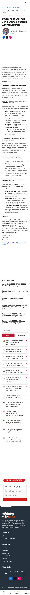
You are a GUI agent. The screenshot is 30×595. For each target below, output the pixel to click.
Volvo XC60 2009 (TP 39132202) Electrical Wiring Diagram (14, 285)
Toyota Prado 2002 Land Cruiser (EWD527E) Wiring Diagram (14, 322)
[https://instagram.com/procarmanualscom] (19, 578)
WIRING (5, 16)
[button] (26, 2)
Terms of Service (6, 556)
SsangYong (11, 16)
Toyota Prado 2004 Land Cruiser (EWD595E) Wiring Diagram (14, 315)
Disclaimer (4, 558)
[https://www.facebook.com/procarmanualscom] (11, 578)
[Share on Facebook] (3, 37)
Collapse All (22, 335)
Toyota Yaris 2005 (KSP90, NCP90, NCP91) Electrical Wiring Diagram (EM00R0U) (14, 307)
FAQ (3, 536)
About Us (4, 548)
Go (15, 499)
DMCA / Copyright (7, 561)
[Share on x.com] (7, 37)
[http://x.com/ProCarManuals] (15, 578)
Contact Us (5, 550)
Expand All (8, 335)
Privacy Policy (5, 553)
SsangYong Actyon (20, 16)
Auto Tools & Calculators (8, 538)
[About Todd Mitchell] (5, 31)
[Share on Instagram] (10, 37)
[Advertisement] (15, 53)
